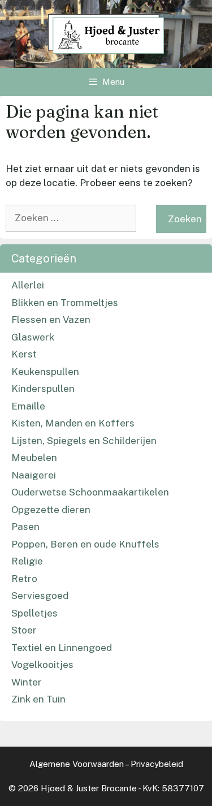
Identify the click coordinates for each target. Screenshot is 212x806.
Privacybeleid (157, 764)
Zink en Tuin (38, 699)
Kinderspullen (43, 388)
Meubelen (34, 457)
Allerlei (27, 285)
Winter (26, 682)
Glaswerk (32, 337)
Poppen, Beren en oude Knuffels (85, 544)
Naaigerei (33, 475)
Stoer (24, 630)
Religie (27, 561)
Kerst (24, 354)
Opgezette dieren (50, 509)
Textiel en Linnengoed (61, 647)
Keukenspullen (45, 371)
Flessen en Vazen (50, 319)
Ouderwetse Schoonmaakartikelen (90, 492)
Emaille (28, 406)
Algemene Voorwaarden (76, 764)
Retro (24, 578)
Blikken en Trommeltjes (64, 302)
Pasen (25, 526)
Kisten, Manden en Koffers (73, 423)
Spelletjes (34, 613)
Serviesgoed (39, 595)
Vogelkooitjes (42, 664)
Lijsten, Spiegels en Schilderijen (84, 440)
